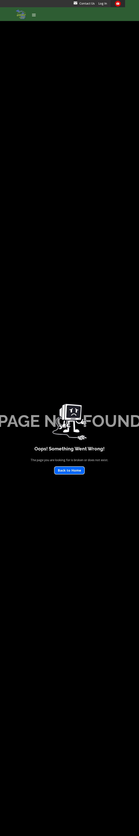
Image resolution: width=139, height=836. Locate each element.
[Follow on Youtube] (118, 4)
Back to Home (69, 470)
